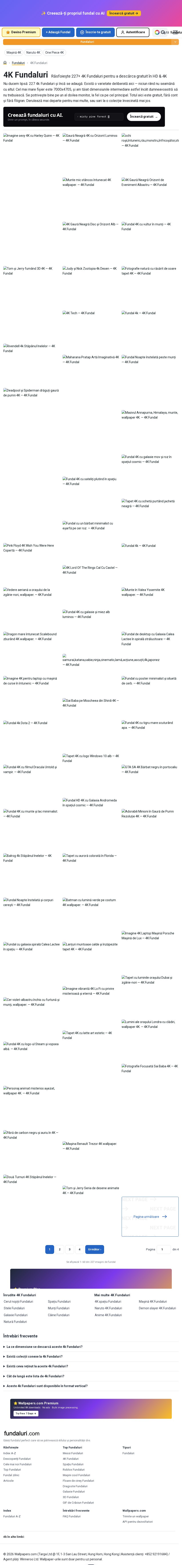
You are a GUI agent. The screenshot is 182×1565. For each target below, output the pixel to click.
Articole (8, 1480)
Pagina (150, 1249)
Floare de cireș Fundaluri (78, 1480)
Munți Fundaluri (58, 1308)
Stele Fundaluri (14, 1308)
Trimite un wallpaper (136, 1516)
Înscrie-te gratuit (98, 32)
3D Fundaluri (71, 1497)
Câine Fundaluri (58, 1315)
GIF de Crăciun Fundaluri (78, 1502)
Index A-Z (9, 1453)
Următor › (94, 1249)
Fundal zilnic (11, 1475)
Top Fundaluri (12, 1469)
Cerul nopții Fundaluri (18, 1301)
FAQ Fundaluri (72, 1516)
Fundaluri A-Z (12, 1516)
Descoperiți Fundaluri (17, 1458)
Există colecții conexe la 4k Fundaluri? (35, 1356)
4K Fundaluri (71, 1458)
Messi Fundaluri (73, 1453)
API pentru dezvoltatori (138, 1521)
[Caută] (163, 32)
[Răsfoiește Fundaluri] (175, 42)
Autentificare (135, 32)
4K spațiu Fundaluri (108, 1301)
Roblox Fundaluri (74, 1469)
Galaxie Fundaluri (16, 1315)
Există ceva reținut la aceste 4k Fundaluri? (37, 1366)
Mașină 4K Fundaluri (153, 1301)
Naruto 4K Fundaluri (108, 1308)
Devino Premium (23, 32)
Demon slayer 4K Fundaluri (157, 1308)
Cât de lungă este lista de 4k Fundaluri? (35, 1376)
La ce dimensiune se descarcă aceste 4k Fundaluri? (45, 1347)
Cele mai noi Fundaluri (17, 1464)
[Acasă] (5, 62)
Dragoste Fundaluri (75, 1486)
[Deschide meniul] (175, 32)
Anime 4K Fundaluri (108, 1315)
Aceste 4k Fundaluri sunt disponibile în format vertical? (47, 1386)
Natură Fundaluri (15, 1321)
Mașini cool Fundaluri (76, 1475)
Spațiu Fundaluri (59, 1301)
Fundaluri (87, 41)
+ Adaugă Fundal (58, 32)
